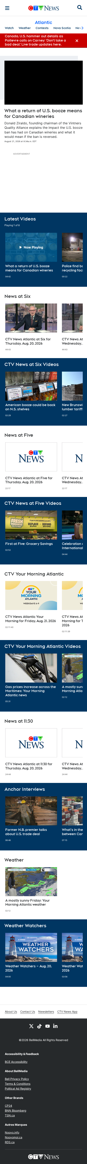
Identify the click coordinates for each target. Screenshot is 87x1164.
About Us (11, 1011)
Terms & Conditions (17, 1083)
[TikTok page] (39, 1026)
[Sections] (7, 8)
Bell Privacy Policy (17, 1079)
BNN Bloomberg (15, 1110)
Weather (25, 28)
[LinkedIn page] (55, 1026)
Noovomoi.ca (13, 1137)
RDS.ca (10, 1142)
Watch (9, 28)
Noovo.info (12, 1132)
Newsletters (46, 1011)
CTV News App (67, 1011)
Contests (42, 28)
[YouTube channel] (47, 1026)
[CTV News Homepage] (43, 8)
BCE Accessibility (16, 1061)
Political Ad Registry (18, 1088)
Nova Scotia (62, 28)
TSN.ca (10, 1115)
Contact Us (27, 1011)
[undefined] (31, 255)
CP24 (8, 1105)
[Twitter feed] (31, 1026)
